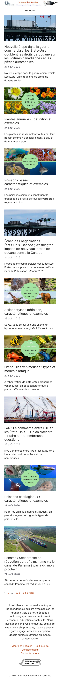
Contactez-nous (30, 653)
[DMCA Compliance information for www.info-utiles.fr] (30, 664)
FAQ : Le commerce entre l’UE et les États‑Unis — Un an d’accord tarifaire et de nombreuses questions (28, 433)
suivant (28, 592)
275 (18, 592)
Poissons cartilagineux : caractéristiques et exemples (26, 498)
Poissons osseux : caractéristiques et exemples (26, 182)
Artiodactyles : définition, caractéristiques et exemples (26, 311)
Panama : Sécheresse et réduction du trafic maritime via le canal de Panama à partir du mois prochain (29, 563)
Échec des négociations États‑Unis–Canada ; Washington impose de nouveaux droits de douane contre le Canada (28, 246)
